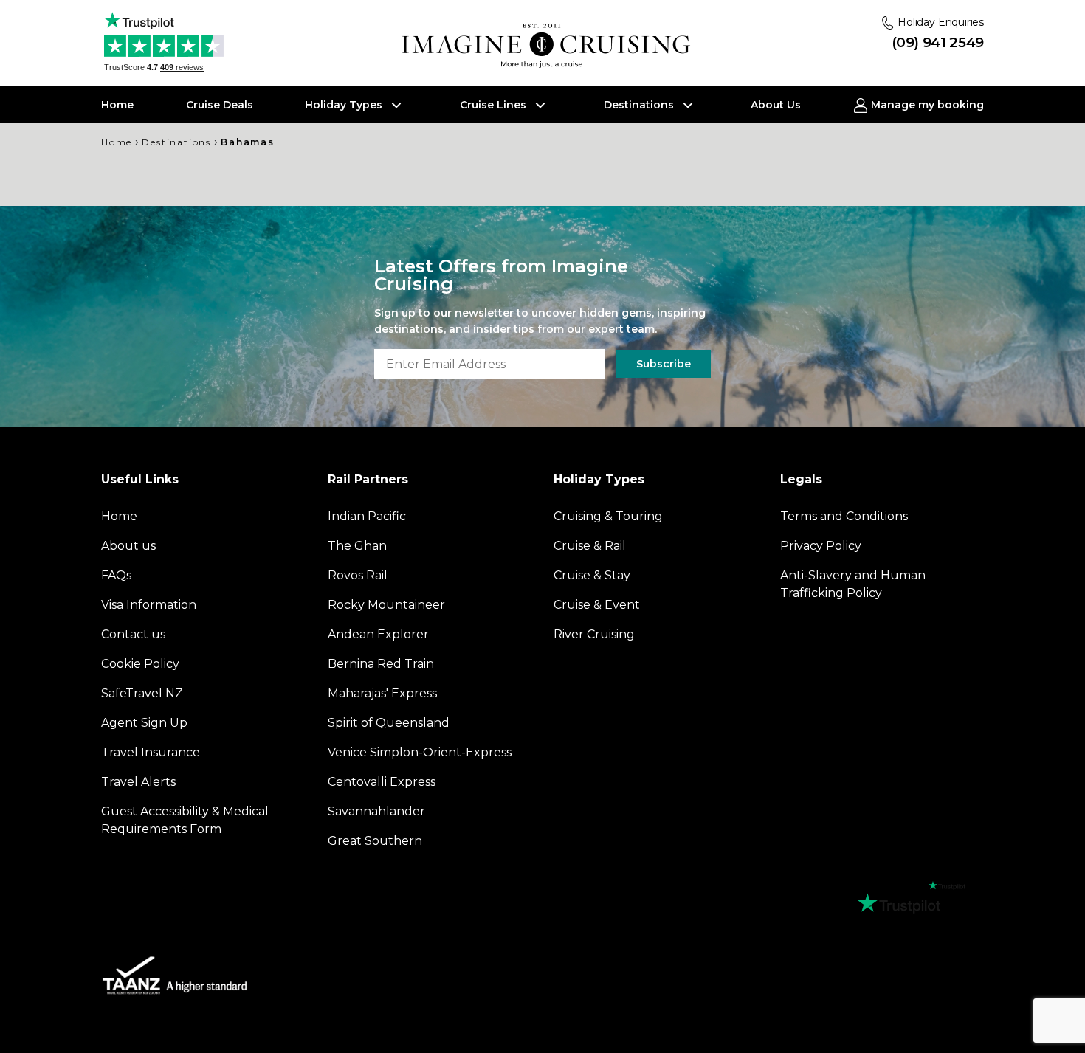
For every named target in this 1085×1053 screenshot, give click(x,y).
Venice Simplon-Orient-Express (420, 752)
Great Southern (375, 841)
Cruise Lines (494, 104)
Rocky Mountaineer (386, 605)
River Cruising (594, 634)
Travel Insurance (150, 752)
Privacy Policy (820, 546)
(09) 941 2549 (938, 42)
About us (128, 546)
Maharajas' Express (382, 693)
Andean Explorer (378, 634)
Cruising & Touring (608, 516)
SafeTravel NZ (142, 693)
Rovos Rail (358, 575)
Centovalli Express (381, 782)
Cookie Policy (140, 664)
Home (117, 104)
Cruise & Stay (592, 575)
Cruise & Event (597, 605)
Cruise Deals (219, 104)
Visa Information (148, 605)
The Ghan (357, 546)
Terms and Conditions (844, 516)
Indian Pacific (367, 516)
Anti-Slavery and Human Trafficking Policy (853, 584)
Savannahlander (376, 811)
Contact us (133, 634)
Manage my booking (926, 104)
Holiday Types (345, 104)
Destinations (640, 104)
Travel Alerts (138, 782)
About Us (776, 104)
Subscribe (663, 363)
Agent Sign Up (144, 723)
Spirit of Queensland (389, 723)
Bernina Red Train (381, 664)
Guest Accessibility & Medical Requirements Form (185, 820)
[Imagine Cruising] (549, 46)
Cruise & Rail (590, 546)
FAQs (116, 575)
